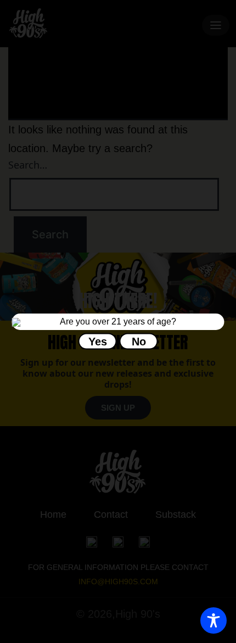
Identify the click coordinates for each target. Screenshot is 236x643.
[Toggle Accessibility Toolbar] (213, 620)
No (139, 341)
